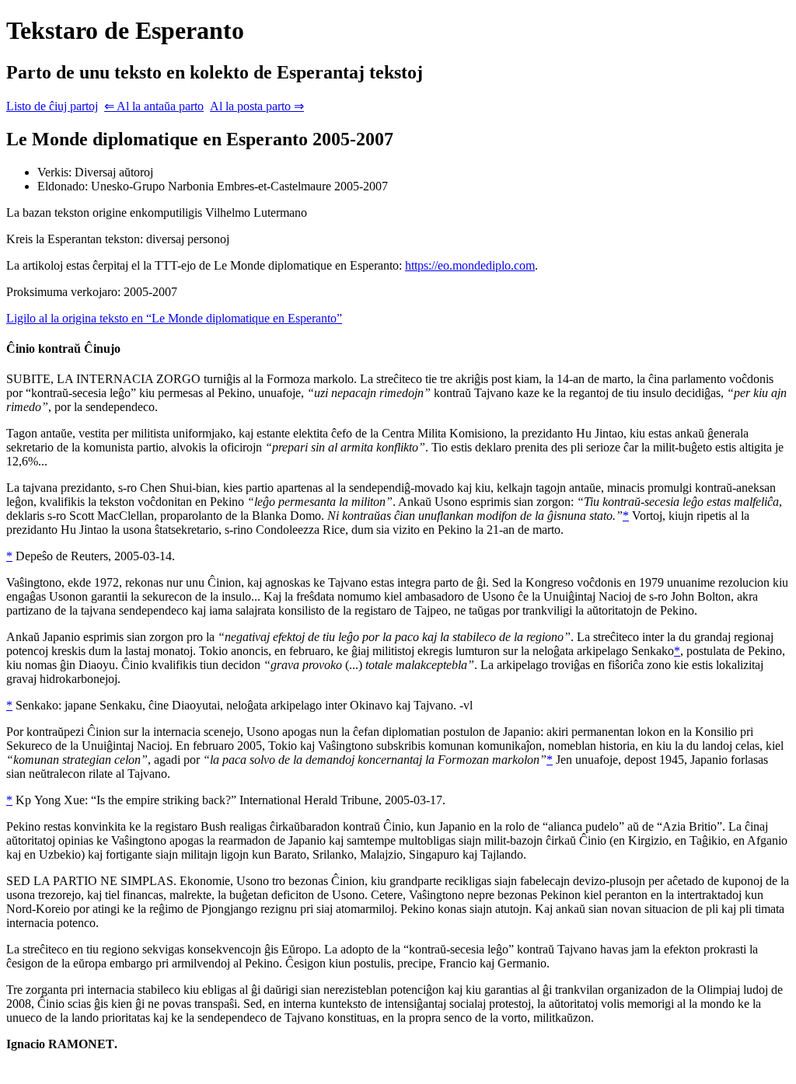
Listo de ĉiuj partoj (52, 106)
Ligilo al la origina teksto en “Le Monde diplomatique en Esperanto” (174, 318)
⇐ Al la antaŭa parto (154, 106)
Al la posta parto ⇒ (257, 106)
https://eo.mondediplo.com (470, 265)
